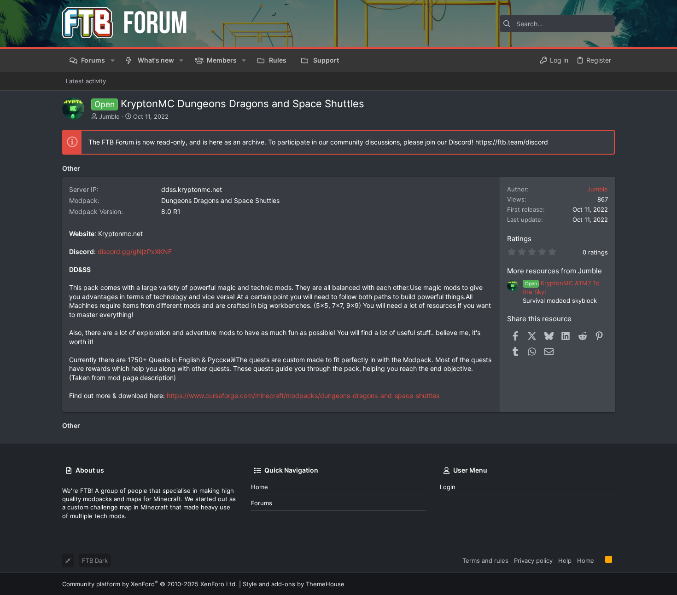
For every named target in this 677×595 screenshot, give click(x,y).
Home (259, 487)
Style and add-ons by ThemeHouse (293, 584)
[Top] (599, 560)
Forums (261, 503)
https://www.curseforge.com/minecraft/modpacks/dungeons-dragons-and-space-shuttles (303, 395)
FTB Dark (95, 560)
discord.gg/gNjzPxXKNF (135, 251)
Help (565, 560)
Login (447, 487)
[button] (112, 60)
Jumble (109, 116)
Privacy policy (533, 560)
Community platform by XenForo (149, 584)
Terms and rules (485, 560)
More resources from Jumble (554, 270)
